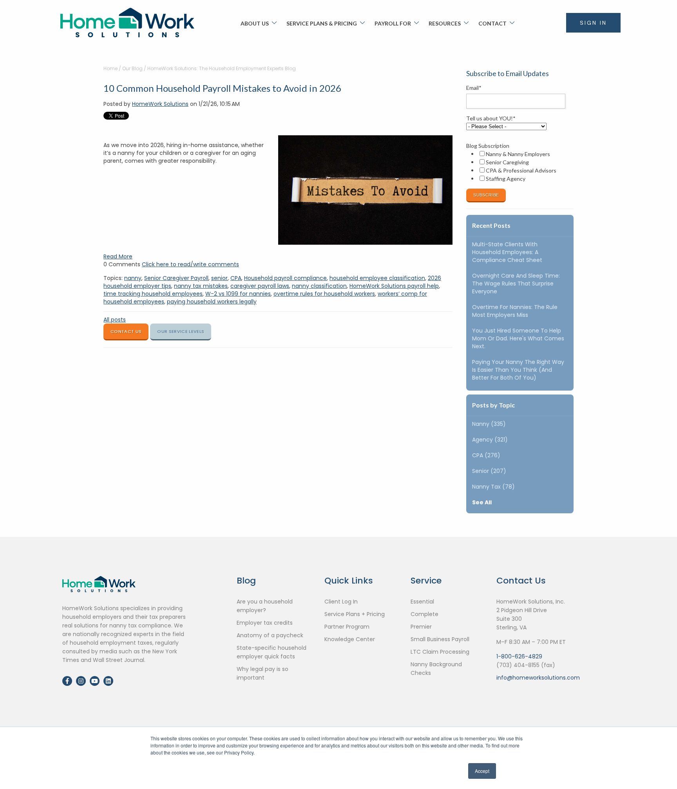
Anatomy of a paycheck (270, 635)
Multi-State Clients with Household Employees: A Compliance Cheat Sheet (507, 252)
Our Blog (132, 68)
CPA (235, 278)
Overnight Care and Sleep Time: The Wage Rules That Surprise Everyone (516, 283)
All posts (114, 320)
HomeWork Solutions (160, 104)
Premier (421, 627)
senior (219, 278)
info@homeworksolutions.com (538, 678)
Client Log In (341, 601)
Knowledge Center (349, 639)
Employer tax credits (265, 623)
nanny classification (319, 286)
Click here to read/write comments (190, 264)
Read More (117, 256)
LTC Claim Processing (440, 652)
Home (110, 68)
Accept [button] (482, 770)
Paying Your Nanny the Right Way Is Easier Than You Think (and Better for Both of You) (518, 370)
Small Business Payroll (440, 639)
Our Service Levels (180, 331)
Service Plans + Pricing (354, 614)
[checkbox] (518, 166)
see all (482, 502)
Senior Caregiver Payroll (176, 278)
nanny (132, 278)
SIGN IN (593, 22)
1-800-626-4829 (519, 656)
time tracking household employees (153, 294)
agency (490, 440)
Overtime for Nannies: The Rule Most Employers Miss (515, 311)
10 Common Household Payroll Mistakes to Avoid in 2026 (222, 88)
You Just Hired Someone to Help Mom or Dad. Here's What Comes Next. (518, 338)
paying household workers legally (212, 301)
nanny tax (493, 487)
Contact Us (125, 331)
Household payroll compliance (285, 278)
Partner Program (346, 627)
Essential (422, 601)
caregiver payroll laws (259, 286)
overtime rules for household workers (324, 294)
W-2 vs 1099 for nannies (238, 294)
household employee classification (377, 278)
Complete (424, 614)
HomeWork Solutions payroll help (394, 286)
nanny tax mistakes (201, 286)
